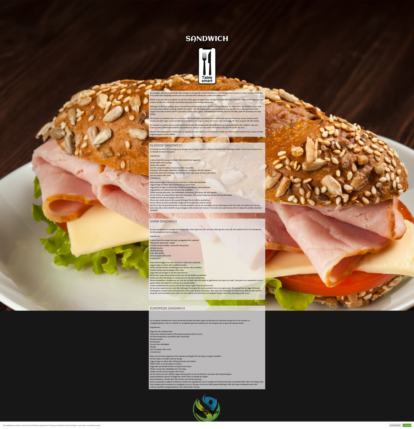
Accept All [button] (407, 425)
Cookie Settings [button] (395, 425)
